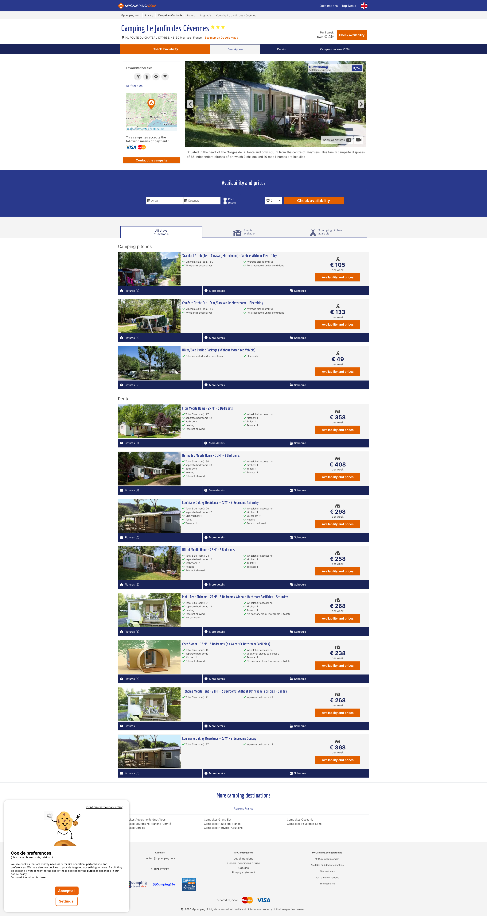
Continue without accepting (104, 807)
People (270, 194)
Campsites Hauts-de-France (222, 823)
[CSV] (135, 884)
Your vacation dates (162, 194)
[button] (151, 104)
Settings (66, 901)
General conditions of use (243, 863)
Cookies (243, 867)
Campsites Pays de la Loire (304, 823)
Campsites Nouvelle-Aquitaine (223, 827)
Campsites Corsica (133, 827)
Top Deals (348, 6)
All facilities (134, 86)
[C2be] (164, 884)
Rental (232, 203)
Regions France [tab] (243, 808)
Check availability (351, 35)
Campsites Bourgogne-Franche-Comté (146, 823)
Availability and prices (338, 277)
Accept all (66, 891)
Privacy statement (243, 872)
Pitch (231, 199)
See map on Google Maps (221, 37)
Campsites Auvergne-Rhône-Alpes (143, 819)
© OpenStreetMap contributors (145, 128)
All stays (161, 232)
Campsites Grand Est (217, 819)
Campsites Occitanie (300, 819)
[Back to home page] (137, 6)
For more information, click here (28, 877)
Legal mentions (243, 858)
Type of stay (233, 194)
